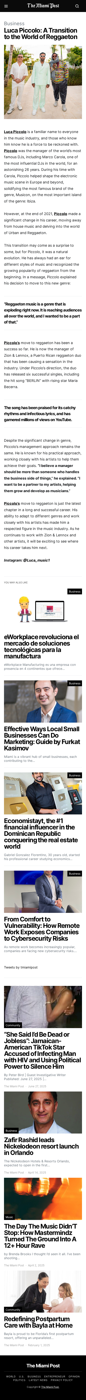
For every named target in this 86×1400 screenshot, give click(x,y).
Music (9, 1217)
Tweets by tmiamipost (21, 967)
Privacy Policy (62, 1380)
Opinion (74, 1376)
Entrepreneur (54, 1376)
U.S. (21, 1376)
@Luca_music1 (36, 560)
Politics (19, 1380)
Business (14, 23)
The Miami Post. (50, 1386)
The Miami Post (14, 1086)
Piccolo (10, 151)
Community (13, 1025)
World (11, 1376)
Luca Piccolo (15, 132)
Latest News (38, 1380)
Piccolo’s (12, 343)
